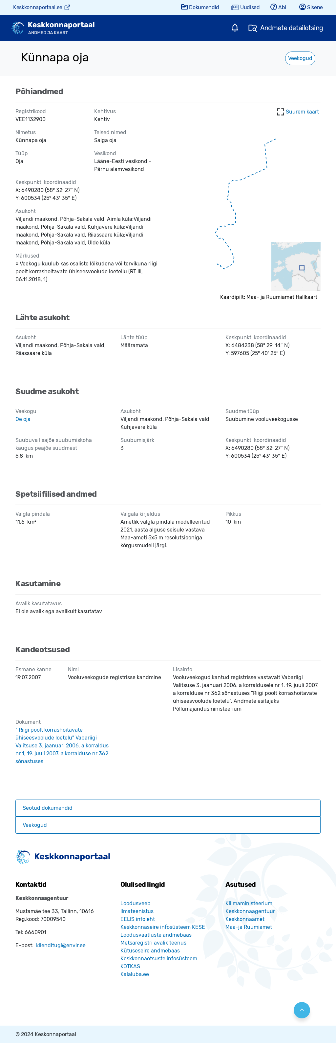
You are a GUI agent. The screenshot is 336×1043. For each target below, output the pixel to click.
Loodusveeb (135, 903)
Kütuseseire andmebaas (150, 951)
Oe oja (23, 419)
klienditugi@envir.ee (61, 945)
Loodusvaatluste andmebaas (156, 935)
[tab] (168, 808)
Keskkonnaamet (244, 919)
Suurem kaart (302, 112)
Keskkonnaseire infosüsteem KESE (162, 927)
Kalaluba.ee (134, 974)
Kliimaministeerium (248, 903)
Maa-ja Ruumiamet (248, 927)
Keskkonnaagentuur (250, 911)
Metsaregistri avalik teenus (153, 943)
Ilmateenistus (137, 911)
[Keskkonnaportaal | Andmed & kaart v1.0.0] (52, 28)
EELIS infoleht (137, 919)
